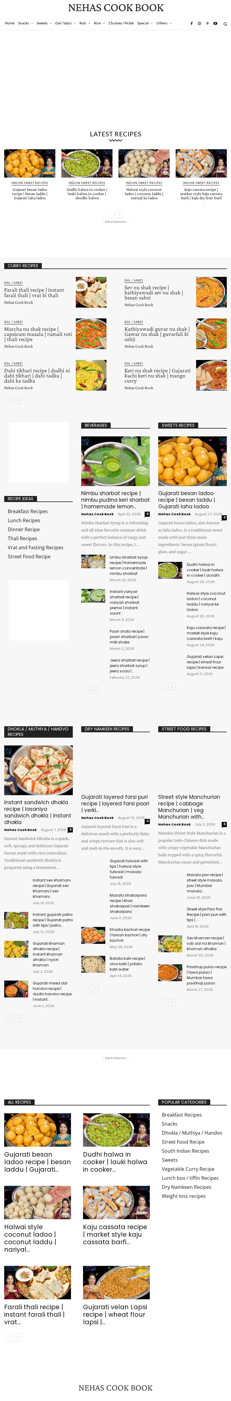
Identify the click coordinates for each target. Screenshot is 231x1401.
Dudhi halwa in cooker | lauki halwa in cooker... (115, 1162)
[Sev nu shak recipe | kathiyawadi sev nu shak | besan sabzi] (211, 292)
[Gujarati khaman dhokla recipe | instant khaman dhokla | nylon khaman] (16, 949)
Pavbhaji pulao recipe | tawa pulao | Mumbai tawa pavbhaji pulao (206, 975)
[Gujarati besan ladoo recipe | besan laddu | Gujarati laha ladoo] (29, 163)
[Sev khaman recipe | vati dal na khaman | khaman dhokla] (170, 943)
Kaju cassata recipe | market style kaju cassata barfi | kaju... (206, 633)
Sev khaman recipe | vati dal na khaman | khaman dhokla (206, 943)
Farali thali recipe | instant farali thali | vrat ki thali (34, 292)
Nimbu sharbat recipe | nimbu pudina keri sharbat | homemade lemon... (115, 500)
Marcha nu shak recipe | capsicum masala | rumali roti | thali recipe (38, 334)
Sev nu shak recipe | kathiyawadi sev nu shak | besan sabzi (154, 292)
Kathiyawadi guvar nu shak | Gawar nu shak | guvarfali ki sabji (157, 334)
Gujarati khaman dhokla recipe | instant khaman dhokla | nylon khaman (49, 954)
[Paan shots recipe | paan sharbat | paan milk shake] (93, 635)
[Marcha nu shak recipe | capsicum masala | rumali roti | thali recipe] (91, 333)
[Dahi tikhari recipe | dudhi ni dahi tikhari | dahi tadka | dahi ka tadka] (91, 375)
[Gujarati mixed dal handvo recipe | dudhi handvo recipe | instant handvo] (16, 989)
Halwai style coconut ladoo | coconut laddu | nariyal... (30, 1238)
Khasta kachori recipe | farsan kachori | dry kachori (130, 935)
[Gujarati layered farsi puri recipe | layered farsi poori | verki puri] (115, 765)
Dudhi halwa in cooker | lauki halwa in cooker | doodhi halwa (87, 193)
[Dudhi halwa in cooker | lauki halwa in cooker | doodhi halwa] (86, 163)
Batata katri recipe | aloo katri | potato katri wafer (127, 964)
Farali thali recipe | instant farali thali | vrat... (34, 1314)
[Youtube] (215, 24)
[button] (225, 24)
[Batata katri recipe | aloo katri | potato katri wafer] (93, 964)
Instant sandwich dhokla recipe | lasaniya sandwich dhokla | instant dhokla (37, 812)
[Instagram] (199, 24)
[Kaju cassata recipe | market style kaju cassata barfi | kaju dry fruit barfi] (201, 163)
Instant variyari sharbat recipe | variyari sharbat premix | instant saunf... (124, 602)
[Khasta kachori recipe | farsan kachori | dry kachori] (93, 935)
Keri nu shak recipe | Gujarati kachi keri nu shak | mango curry (158, 375)
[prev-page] (109, 215)
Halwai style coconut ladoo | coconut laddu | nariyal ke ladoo (144, 193)
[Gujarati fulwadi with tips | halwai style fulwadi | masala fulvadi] (93, 866)
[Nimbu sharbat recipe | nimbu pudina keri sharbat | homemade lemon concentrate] (115, 461)
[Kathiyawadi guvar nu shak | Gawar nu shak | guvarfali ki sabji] (211, 333)
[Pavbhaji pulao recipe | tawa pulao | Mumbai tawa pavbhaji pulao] (170, 972)
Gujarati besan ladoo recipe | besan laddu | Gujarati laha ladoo (30, 193)
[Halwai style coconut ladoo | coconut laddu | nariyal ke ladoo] (144, 163)
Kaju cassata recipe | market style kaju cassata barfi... (115, 1234)
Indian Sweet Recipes (29, 182)
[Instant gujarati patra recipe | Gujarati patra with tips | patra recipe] (16, 920)
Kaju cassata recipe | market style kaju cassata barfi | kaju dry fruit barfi (201, 193)
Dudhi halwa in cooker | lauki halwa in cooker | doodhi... (205, 570)
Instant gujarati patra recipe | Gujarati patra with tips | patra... (53, 920)
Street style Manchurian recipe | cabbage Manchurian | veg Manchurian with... (189, 806)
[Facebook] (191, 24)
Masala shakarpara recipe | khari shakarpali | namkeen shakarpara (130, 903)
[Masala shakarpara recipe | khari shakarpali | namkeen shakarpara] (93, 901)
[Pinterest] (207, 24)
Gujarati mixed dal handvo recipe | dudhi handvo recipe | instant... (52, 991)
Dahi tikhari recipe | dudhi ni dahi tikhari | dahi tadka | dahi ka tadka (37, 375)
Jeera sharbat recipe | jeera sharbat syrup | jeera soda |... (129, 666)
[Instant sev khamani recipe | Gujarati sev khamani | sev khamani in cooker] (16, 886)
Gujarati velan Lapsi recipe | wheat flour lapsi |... (115, 1314)
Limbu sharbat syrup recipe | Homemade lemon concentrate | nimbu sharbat (129, 565)
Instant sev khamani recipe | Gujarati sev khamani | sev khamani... (52, 888)
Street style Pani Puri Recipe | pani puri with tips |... (206, 914)
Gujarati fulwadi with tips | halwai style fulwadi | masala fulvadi (129, 869)
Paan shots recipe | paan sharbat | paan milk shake (129, 637)
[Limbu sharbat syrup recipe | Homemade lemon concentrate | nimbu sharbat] (93, 561)
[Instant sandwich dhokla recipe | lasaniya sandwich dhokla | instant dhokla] (38, 770)
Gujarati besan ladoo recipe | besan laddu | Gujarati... (37, 1162)
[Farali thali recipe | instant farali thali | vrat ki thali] (91, 292)
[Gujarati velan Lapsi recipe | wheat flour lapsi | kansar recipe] (170, 662)
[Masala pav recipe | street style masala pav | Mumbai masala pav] (170, 880)
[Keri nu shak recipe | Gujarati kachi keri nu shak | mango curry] (211, 375)
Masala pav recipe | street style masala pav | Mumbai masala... (205, 883)
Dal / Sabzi (13, 282)
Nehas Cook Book (18, 302)
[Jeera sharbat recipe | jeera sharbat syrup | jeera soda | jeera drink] (93, 664)
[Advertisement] (115, 81)
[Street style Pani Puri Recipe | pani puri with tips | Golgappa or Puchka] (170, 915)
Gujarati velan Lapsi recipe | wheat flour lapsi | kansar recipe (205, 662)
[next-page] (119, 215)
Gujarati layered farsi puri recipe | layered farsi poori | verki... (115, 803)
